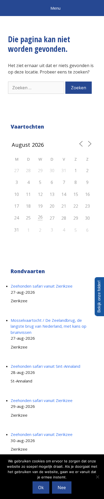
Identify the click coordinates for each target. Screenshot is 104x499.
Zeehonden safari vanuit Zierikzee (42, 286)
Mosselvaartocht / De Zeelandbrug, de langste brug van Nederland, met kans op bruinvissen (48, 326)
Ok (41, 487)
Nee (62, 487)
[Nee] (97, 476)
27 (52, 218)
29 (75, 218)
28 (63, 218)
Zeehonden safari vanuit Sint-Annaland (45, 366)
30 (87, 218)
